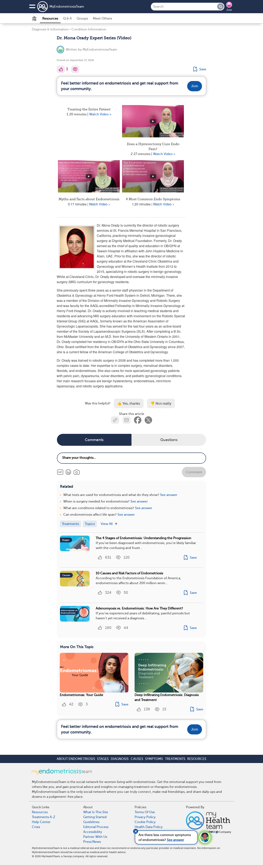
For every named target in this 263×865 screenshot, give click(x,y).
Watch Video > (100, 114)
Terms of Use (145, 812)
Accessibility (92, 832)
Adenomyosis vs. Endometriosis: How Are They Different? (139, 608)
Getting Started (95, 817)
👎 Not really (160, 403)
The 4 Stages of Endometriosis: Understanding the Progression (143, 538)
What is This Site (95, 812)
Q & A (67, 18)
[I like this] (61, 69)
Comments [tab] (94, 440)
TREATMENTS (175, 759)
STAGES (103, 759)
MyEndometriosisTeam (67, 6)
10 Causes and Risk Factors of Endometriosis (129, 573)
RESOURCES (196, 759)
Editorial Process (95, 827)
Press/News (92, 842)
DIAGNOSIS (120, 759)
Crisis (36, 827)
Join (229, 9)
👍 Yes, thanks (128, 403)
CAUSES (137, 759)
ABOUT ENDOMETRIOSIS (76, 759)
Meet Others (102, 18)
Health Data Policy (149, 827)
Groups (82, 18)
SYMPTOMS (154, 759)
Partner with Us (95, 837)
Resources (50, 18)
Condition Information (89, 29)
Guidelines (91, 822)
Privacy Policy (145, 817)
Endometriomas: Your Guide (81, 695)
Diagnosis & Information (50, 29)
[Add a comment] (75, 69)
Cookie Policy (145, 822)
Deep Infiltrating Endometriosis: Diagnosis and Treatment (167, 697)
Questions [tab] (169, 440)
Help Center (41, 822)
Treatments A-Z (43, 817)
